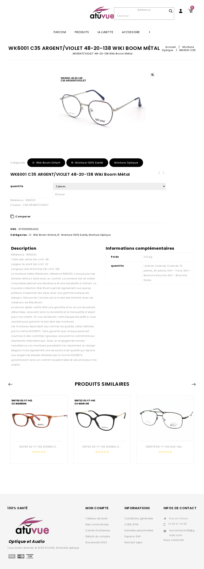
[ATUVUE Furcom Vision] (102, 12)
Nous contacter (174, 540)
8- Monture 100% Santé (87, 163)
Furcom (60, 32)
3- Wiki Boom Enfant (46, 163)
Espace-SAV (133, 536)
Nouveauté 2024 (96, 542)
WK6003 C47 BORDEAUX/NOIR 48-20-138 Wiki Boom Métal (159, 177)
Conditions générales (139, 518)
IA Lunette (105, 32)
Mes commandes (97, 524)
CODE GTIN (131, 524)
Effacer (60, 194)
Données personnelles (139, 530)
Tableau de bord (96, 518)
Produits (82, 32)
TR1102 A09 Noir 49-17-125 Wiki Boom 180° (163, 177)
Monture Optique (126, 163)
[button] (152, 74)
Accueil (170, 47)
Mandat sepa (133, 542)
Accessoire (131, 32)
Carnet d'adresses (97, 530)
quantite (16, 186)
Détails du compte (97, 536)
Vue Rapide (38, 434)
